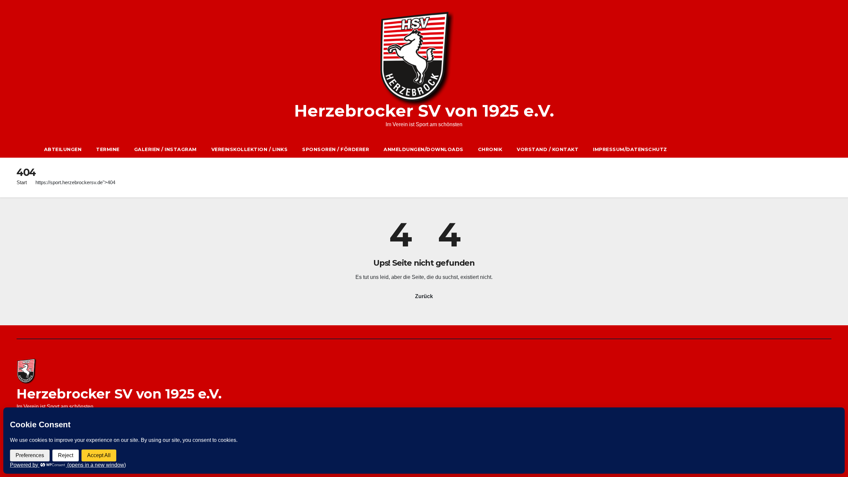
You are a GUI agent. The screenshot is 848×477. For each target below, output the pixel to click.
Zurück (424, 296)
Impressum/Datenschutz (630, 149)
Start (22, 182)
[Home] (27, 149)
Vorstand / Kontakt (547, 149)
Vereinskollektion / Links (249, 149)
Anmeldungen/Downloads (423, 149)
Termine (108, 149)
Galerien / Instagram (165, 149)
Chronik (490, 149)
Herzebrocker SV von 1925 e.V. (424, 111)
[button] (815, 149)
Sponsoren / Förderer (335, 149)
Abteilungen (63, 149)
